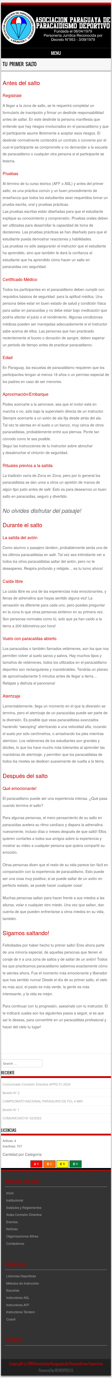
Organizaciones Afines (22, 1236)
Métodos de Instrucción (22, 1283)
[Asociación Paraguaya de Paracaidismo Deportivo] (56, 43)
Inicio (10, 1193)
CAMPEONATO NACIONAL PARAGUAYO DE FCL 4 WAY (43, 1101)
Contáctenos (15, 1243)
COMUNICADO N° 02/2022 (22, 1118)
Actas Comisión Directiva (24, 1214)
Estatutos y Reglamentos (23, 1207)
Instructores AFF (17, 1305)
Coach (11, 1319)
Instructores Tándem (20, 1312)
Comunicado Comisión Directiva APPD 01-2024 (37, 1084)
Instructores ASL (17, 1297)
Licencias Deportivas (21, 1276)
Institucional (14, 1200)
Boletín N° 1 (11, 1109)
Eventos (12, 1222)
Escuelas (12, 1290)
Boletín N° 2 (11, 1092)
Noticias (12, 1229)
